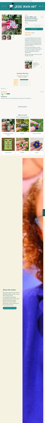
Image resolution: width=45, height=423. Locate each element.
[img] (4, 92)
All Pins (26, 15)
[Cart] (42, 6)
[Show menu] (2, 6)
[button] (5, 6)
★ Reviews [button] (43, 212)
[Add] (41, 67)
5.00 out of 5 (25, 75)
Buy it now (34, 29)
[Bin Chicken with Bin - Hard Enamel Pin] (28, 65)
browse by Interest (24, 117)
